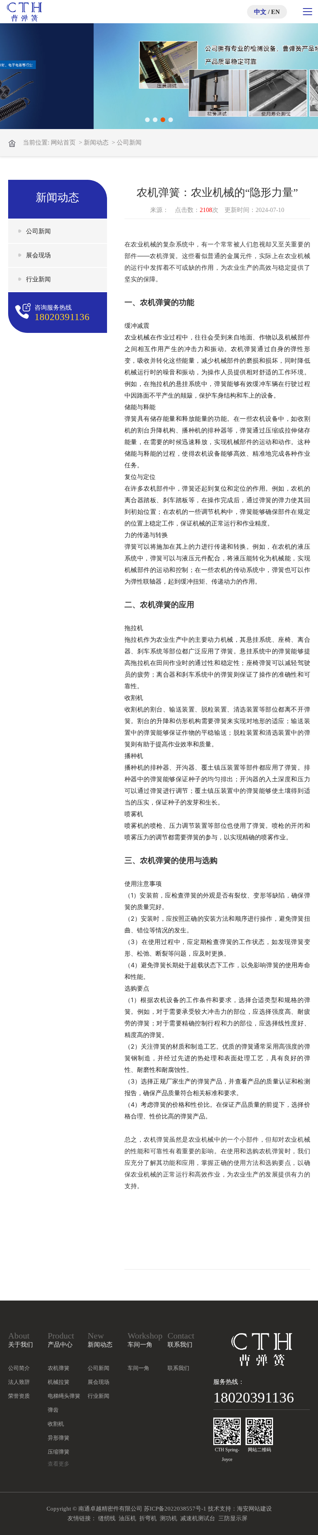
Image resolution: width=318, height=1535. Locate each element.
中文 (260, 12)
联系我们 (178, 1368)
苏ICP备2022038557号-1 (175, 1509)
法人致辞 (19, 1382)
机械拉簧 (58, 1382)
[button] (147, 119)
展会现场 (38, 255)
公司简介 (19, 1368)
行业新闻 (38, 279)
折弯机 (148, 1518)
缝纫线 (107, 1518)
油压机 (127, 1518)
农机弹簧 (58, 1368)
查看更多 (58, 1464)
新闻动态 (96, 142)
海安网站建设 (254, 1509)
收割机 (56, 1424)
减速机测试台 (197, 1518)
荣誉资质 (19, 1396)
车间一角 (138, 1368)
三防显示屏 (232, 1518)
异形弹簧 (58, 1438)
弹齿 (53, 1410)
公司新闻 (129, 142)
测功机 (168, 1518)
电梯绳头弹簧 (64, 1396)
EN (275, 12)
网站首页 (63, 142)
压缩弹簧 (58, 1452)
